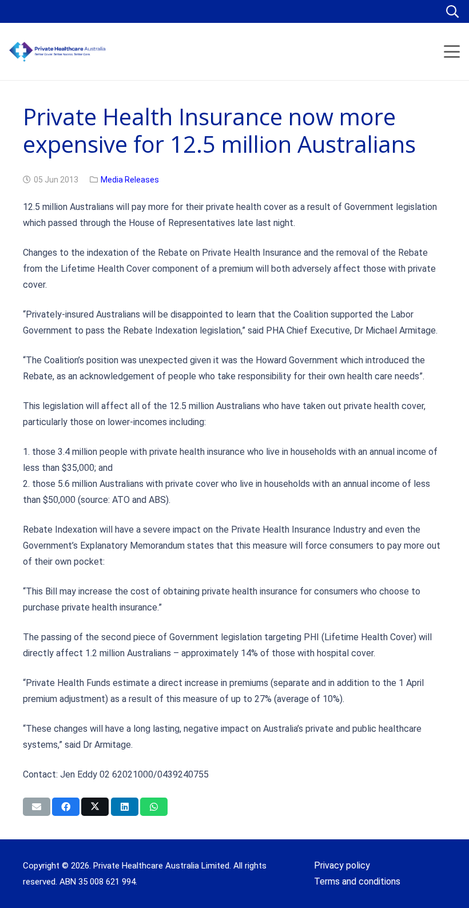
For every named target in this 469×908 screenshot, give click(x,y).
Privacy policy (342, 865)
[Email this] (36, 807)
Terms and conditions (357, 881)
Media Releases (130, 179)
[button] (452, 11)
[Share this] (66, 807)
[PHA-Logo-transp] (95, 52)
